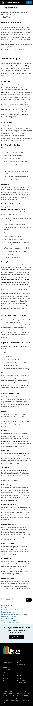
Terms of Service (22, 682)
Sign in (23, 2)
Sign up (29, 2)
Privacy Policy (21, 680)
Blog (4, 680)
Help (18, 662)
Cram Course (6, 660)
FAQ (4, 672)
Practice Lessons (7, 662)
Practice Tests (7, 664)
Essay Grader (6, 669)
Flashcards (6, 665)
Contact (19, 660)
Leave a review (21, 664)
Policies (19, 678)
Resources (6, 671)
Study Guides (12, 7)
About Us (5, 678)
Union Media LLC (12, 690)
